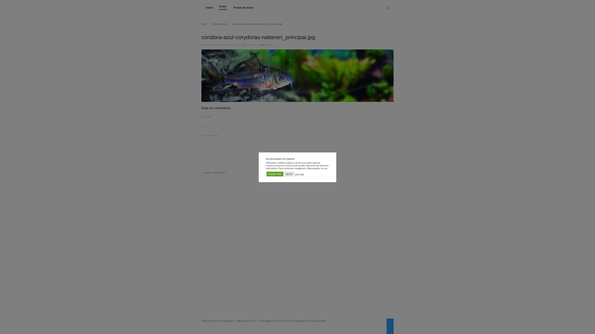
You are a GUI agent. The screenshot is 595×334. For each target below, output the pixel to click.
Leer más (299, 174)
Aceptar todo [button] (275, 173)
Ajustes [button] (289, 174)
